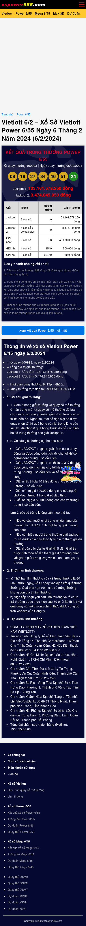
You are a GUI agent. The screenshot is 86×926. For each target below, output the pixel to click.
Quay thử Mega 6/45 (21, 867)
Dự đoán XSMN (17, 902)
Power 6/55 (23, 13)
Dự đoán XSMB (17, 896)
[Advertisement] (43, 64)
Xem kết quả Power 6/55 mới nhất (43, 330)
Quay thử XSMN (18, 883)
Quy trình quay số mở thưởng (26, 790)
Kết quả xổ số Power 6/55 (24, 813)
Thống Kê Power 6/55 (21, 819)
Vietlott (7, 13)
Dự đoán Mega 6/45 (20, 861)
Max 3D (58, 13)
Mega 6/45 (42, 13)
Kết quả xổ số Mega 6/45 (23, 848)
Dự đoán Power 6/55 (21, 825)
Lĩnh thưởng (15, 796)
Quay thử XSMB (18, 877)
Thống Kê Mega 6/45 (21, 854)
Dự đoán (73, 13)
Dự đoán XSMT (17, 909)
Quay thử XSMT (18, 890)
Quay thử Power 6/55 (21, 832)
